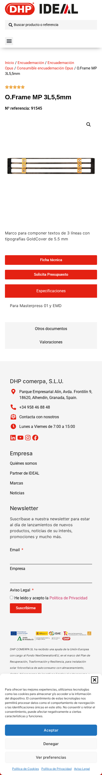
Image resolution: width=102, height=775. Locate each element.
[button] (94, 679)
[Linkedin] (13, 438)
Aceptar (51, 730)
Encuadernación (31, 63)
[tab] (51, 291)
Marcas (16, 483)
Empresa (17, 569)
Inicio (9, 63)
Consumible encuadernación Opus (45, 68)
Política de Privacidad (56, 769)
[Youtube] (20, 438)
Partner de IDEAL (24, 473)
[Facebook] (35, 438)
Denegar (51, 743)
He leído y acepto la (50, 598)
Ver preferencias (51, 757)
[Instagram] (28, 438)
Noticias (17, 493)
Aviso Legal (82, 769)
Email (15, 550)
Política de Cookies (25, 769)
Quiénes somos (23, 463)
